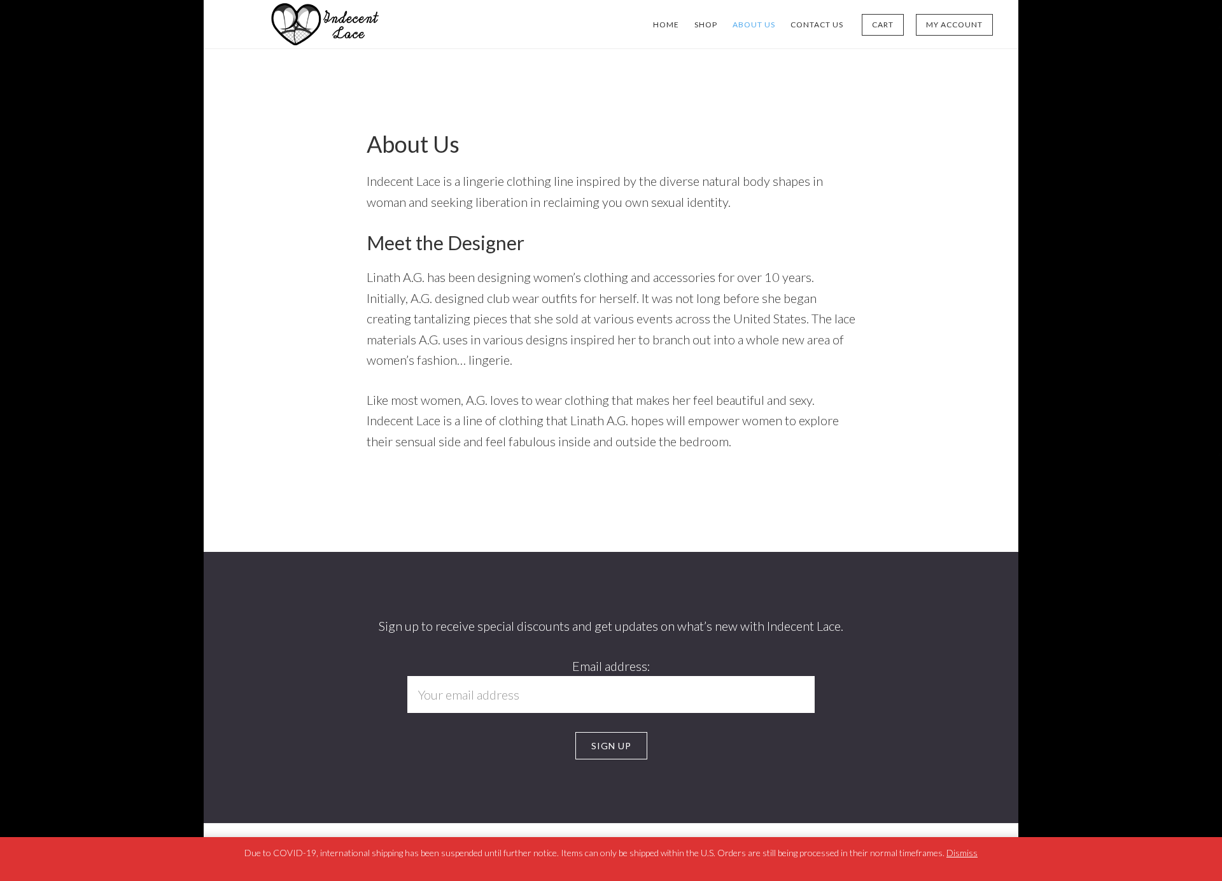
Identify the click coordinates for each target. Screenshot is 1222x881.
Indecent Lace (324, 24)
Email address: (611, 665)
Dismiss (962, 852)
